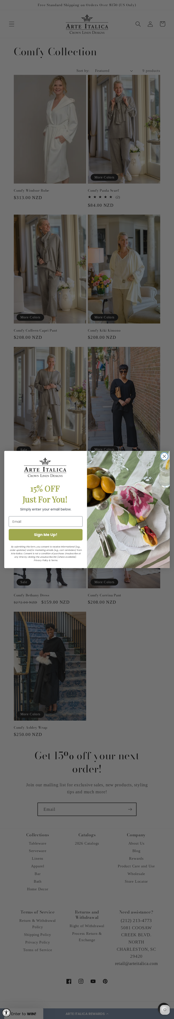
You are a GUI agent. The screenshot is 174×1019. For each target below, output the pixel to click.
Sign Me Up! (45, 534)
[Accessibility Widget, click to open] (6, 1012)
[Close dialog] (164, 456)
